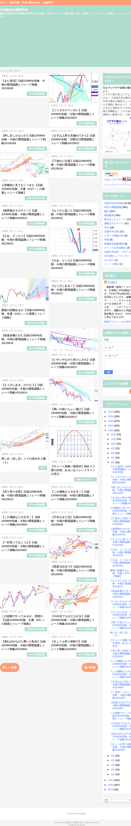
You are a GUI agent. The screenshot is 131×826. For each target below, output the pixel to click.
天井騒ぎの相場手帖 (14, 9)
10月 (114, 443)
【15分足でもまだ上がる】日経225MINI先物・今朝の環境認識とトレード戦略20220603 (73, 620)
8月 (113, 453)
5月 (113, 755)
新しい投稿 (10, 667)
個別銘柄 (109, 215)
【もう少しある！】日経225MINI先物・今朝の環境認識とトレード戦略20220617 (73, 289)
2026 (111, 411)
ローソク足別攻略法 (115, 247)
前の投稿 (89, 667)
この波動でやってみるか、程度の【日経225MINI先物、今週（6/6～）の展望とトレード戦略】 (23, 620)
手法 (42, 468)
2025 (111, 416)
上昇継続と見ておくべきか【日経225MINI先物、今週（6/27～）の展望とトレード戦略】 (23, 189)
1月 (113, 774)
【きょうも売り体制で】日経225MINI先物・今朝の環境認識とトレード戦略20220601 (73, 645)
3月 (113, 765)
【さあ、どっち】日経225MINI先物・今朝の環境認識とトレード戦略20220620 (73, 264)
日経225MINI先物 (36, 198)
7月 (113, 457)
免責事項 (48, 2)
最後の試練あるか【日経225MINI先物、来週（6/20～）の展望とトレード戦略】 (23, 314)
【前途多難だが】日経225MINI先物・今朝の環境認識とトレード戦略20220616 (23, 339)
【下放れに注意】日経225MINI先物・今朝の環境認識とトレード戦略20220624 (73, 164)
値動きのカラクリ (85, 479)
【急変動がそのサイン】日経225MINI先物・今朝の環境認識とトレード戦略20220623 (23, 214)
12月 (114, 434)
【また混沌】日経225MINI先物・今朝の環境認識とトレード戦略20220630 (23, 84)
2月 (113, 769)
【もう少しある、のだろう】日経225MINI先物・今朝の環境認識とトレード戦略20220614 (23, 388)
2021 (111, 780)
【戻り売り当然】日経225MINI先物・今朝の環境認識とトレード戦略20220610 (23, 495)
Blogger (81, 814)
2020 (111, 784)
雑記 (106, 211)
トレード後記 (111, 264)
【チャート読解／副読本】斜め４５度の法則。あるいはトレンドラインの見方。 (73, 470)
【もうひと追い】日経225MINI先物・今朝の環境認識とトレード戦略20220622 (73, 214)
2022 (111, 430)
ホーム (3, 2)
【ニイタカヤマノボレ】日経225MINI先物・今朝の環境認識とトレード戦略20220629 (73, 114)
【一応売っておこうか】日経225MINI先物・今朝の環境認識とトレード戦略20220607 (23, 546)
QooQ (82, 825)
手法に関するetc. (31, 2)
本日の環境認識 (37, 94)
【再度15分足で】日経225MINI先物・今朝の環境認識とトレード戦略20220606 (73, 570)
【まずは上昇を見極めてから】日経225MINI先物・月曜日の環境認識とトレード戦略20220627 (73, 139)
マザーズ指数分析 (114, 235)
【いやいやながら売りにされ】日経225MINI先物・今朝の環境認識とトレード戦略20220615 (73, 363)
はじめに (109, 260)
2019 (111, 789)
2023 (111, 425)
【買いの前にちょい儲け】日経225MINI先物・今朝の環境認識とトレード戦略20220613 (73, 413)
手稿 (106, 239)
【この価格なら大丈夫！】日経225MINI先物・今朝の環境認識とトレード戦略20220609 (73, 495)
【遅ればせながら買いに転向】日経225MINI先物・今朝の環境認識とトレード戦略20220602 (23, 645)
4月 (113, 760)
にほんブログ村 (112, 179)
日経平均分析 (111, 231)
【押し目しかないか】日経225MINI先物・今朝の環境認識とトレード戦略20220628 (23, 139)
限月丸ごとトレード (115, 219)
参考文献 (14, 2)
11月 (114, 439)
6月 (113, 462)
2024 (111, 421)
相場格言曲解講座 (114, 243)
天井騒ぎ (112, 282)
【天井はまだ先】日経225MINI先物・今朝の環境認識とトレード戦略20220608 (73, 521)
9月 (113, 448)
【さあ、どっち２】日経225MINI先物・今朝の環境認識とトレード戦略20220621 (23, 239)
